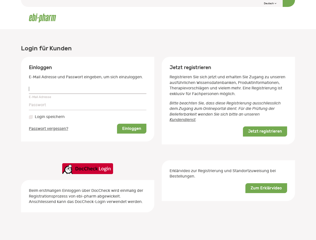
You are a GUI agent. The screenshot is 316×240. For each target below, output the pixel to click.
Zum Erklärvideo (266, 188)
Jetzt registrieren (265, 131)
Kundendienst (183, 120)
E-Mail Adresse (40, 97)
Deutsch (269, 3)
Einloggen (131, 128)
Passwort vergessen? (48, 128)
